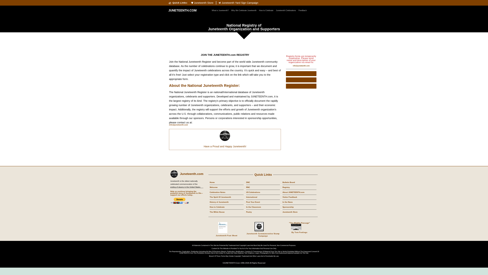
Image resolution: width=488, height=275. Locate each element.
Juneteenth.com (191, 174)
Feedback (303, 10)
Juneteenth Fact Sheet (226, 236)
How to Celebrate (266, 10)
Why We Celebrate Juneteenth (243, 10)
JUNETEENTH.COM (182, 10)
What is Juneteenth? (220, 10)
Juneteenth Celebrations (286, 10)
